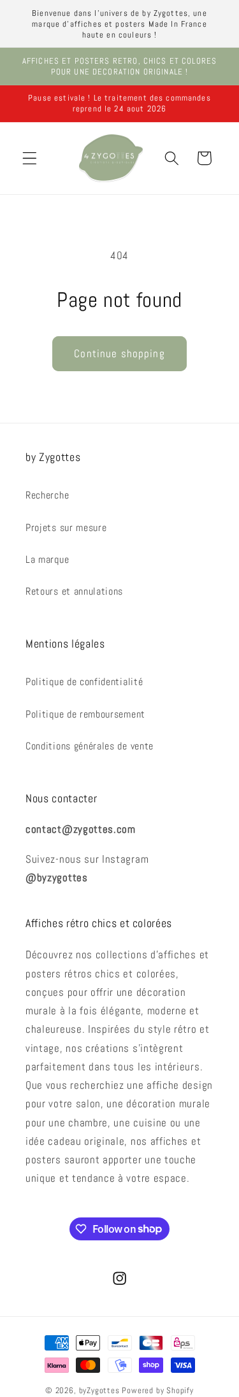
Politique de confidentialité (84, 681)
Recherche (47, 495)
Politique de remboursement (85, 714)
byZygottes (99, 1391)
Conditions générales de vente (89, 746)
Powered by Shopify (158, 1391)
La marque (47, 559)
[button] (29, 158)
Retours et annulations (74, 591)
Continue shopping (119, 353)
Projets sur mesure (65, 527)
